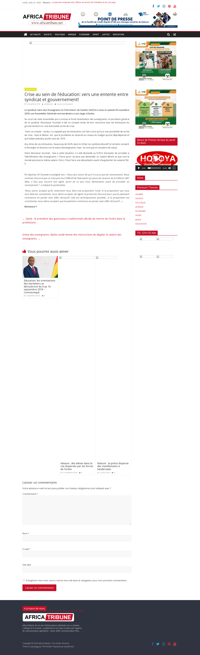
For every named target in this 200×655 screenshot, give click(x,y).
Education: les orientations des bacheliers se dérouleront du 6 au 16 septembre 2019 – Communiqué (39, 286)
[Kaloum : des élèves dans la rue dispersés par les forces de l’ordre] (77, 257)
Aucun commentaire (65, 104)
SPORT (96, 34)
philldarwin (48, 104)
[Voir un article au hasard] (175, 34)
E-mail (26, 549)
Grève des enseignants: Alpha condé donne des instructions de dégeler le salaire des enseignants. (71, 236)
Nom (25, 533)
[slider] (154, 168)
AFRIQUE (72, 34)
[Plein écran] (174, 168)
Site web (26, 564)
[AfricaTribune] (25, 34)
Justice (106, 34)
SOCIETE (48, 34)
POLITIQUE (60, 34)
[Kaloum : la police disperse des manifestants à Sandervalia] (106, 257)
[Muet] (169, 168)
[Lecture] (139, 168)
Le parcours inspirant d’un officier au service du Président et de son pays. (84, 2)
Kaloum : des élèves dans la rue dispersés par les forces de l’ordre (77, 466)
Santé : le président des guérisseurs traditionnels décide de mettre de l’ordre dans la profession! (73, 220)
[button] (156, 159)
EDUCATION (118, 34)
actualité (35, 34)
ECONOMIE (84, 34)
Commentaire (30, 493)
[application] (156, 159)
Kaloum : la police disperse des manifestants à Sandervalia (113, 466)
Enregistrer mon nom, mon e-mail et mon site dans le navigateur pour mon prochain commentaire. (76, 580)
